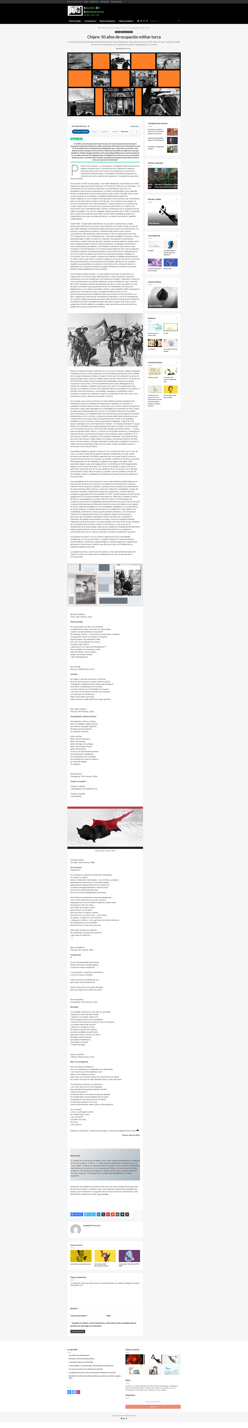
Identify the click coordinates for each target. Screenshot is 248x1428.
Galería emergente (126, 21)
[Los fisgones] (155, 343)
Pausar (94, 131)
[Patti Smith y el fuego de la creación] (172, 149)
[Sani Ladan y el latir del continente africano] (105, 1256)
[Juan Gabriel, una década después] (81, 1256)
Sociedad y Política (127, 32)
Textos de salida (75, 21)
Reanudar (104, 131)
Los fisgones (151, 349)
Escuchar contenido (81, 131)
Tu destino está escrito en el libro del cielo (170, 379)
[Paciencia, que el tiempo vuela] (155, 327)
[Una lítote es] (153, 1359)
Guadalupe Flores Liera (124, 48)
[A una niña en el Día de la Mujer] (171, 343)
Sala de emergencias (107, 21)
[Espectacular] (171, 262)
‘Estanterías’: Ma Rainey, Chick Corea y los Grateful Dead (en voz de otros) (156, 131)
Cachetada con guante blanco (160, 223)
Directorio (94, 2)
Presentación (116, 2)
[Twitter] (71, 1387)
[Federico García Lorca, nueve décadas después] (153, 1370)
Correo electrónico (79, 1316)
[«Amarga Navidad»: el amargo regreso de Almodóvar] (171, 245)
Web (108, 1316)
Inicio (86, 2)
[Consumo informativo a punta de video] (155, 262)
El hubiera (151, 250)
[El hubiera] (155, 245)
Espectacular (167, 268)
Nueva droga (154, 306)
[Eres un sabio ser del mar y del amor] (171, 389)
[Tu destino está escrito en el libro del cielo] (171, 371)
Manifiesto (104, 2)
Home (102, 28)
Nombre (74, 1308)
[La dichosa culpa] (155, 371)
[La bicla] (171, 327)
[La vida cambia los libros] (172, 1370)
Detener (115, 131)
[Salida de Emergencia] (86, 10)
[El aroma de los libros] (134, 1370)
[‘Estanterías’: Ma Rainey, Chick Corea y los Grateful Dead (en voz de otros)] (172, 132)
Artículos (110, 28)
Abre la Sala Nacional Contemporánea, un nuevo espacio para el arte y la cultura (162, 184)
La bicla (166, 333)
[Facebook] (68, 1387)
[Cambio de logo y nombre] (172, 1359)
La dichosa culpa (153, 377)
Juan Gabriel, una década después (80, 1264)
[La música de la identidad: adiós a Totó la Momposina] (172, 140)
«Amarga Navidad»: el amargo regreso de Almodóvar (170, 253)
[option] (163, 178)
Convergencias (90, 21)
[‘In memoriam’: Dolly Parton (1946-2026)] (129, 1256)
